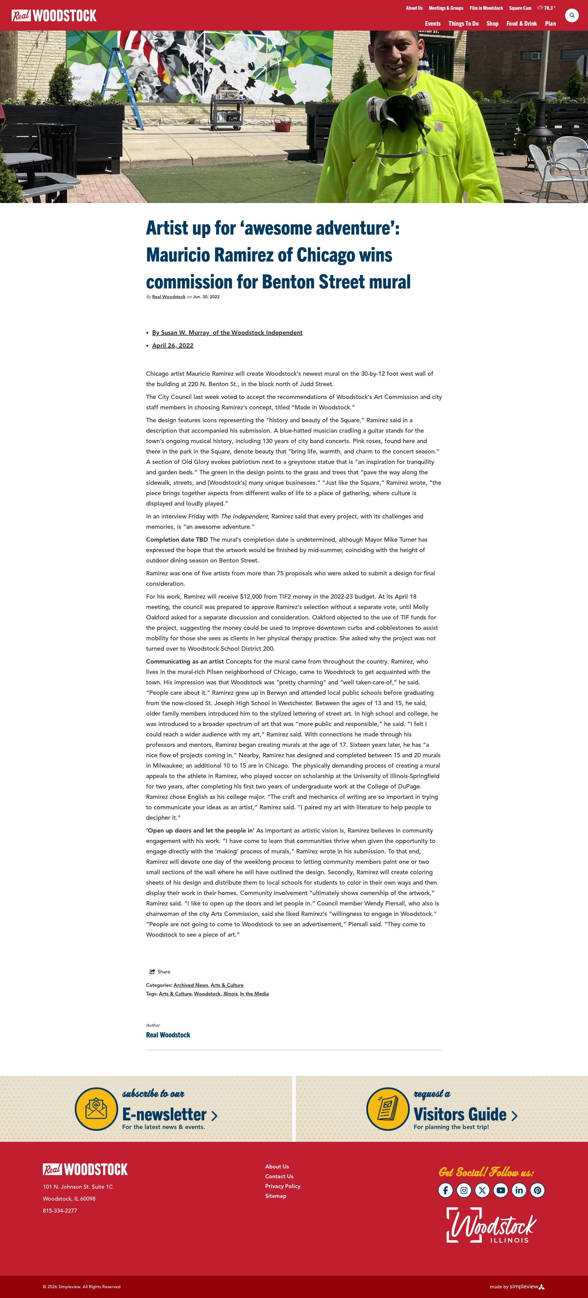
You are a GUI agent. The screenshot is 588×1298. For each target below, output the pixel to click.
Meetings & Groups (446, 8)
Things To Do (464, 23)
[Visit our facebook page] (445, 1190)
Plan (550, 23)
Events (433, 23)
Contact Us (279, 1176)
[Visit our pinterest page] (537, 1190)
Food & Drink (522, 23)
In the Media (254, 994)
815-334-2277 (60, 1210)
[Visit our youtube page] (500, 1190)
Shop (493, 23)
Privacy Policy (282, 1186)
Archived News (191, 985)
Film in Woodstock (486, 8)
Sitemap (275, 1196)
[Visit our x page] (482, 1190)
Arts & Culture (227, 985)
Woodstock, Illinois (216, 994)
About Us (414, 8)
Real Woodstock (169, 296)
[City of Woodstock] (54, 15)
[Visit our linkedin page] (519, 1190)
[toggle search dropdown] (572, 15)
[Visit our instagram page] (464, 1190)
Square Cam (520, 8)
